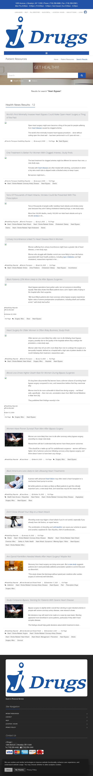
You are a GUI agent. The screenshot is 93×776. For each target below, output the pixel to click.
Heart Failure (35, 497)
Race (28, 319)
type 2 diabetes (68, 257)
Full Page (52, 141)
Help (26, 12)
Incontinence (72, 268)
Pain (62, 585)
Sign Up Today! (72, 12)
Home (56, 59)
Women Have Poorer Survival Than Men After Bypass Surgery (34, 428)
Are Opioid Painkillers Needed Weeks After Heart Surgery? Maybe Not (38, 556)
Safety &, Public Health (26, 541)
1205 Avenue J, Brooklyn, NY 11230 (28, 3)
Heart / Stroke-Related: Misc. (15, 545)
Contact (9, 717)
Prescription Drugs (72, 585)
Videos (34, 81)
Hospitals (48, 361)
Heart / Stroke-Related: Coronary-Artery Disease (23, 183)
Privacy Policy (11, 727)
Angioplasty (79, 497)
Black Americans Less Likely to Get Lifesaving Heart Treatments (35, 471)
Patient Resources (67, 59)
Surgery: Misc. (19, 319)
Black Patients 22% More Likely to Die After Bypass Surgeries (34, 279)
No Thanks (19, 770)
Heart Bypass (63, 141)
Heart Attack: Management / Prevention (45, 637)
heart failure (50, 479)
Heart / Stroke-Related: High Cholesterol (25, 228)
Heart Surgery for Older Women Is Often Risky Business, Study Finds (37, 330)
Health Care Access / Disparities (18, 497)
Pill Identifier (35, 12)
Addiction (10, 585)
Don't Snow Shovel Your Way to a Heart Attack (28, 511)
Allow (8, 770)
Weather (50, 538)
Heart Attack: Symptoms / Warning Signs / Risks (52, 541)
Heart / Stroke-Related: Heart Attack (19, 224)
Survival (20, 640)
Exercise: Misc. (11, 541)
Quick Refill (46, 12)
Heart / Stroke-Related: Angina (17, 633)
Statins (8, 228)
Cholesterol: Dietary (62, 224)
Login (81, 12)
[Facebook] (85, 12)
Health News (18, 81)
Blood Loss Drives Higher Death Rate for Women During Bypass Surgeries (40, 372)
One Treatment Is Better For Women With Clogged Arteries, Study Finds (39, 152)
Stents (55, 183)
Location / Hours (58, 12)
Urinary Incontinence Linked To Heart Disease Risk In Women (34, 239)
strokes (36, 216)
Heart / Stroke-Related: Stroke (43, 224)
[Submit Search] (82, 75)
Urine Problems (34, 268)
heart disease (37, 128)
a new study (72, 564)
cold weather (57, 527)
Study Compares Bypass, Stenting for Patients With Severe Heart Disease (40, 600)
